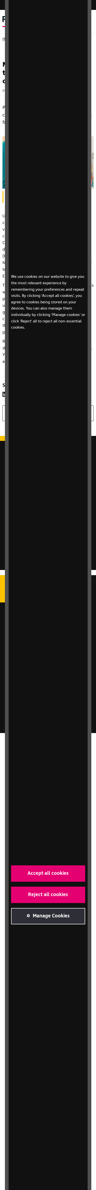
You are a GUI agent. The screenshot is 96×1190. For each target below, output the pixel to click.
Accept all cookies (48, 873)
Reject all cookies (48, 894)
